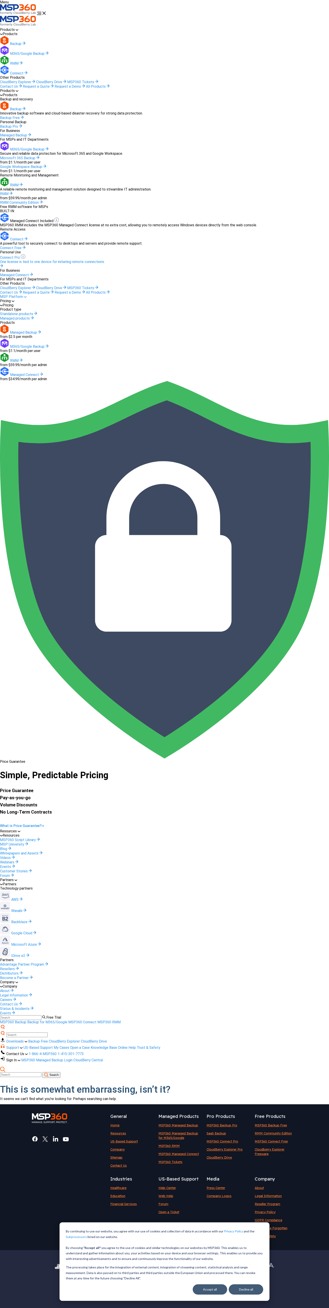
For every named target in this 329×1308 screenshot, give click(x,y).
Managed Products (178, 1116)
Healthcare (118, 1188)
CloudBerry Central (88, 1060)
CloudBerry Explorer (16, 82)
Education (117, 1196)
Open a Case (80, 1047)
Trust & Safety (148, 1047)
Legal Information (268, 1196)
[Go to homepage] (18, 14)
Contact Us (9, 86)
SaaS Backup (216, 1133)
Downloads (15, 1041)
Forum (163, 1204)
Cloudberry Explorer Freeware (269, 1151)
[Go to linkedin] (55, 1139)
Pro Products (221, 1116)
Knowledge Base (104, 1047)
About (259, 1188)
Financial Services (123, 1204)
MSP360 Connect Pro (222, 1141)
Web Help (165, 1196)
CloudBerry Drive (49, 82)
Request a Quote (37, 86)
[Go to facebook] (35, 1139)
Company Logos (219, 1196)
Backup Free (38, 1041)
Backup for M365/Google (47, 1022)
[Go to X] (45, 1139)
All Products (96, 86)
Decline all (246, 1289)
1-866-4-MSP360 (43, 1054)
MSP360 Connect (82, 1022)
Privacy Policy (233, 1231)
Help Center (167, 1188)
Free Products (270, 1116)
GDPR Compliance (268, 1220)
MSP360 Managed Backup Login (47, 1060)
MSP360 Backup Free (271, 1125)
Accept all (210, 1289)
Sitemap (116, 1157)
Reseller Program (267, 1204)
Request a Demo (68, 86)
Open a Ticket (168, 1212)
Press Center (216, 1188)
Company (117, 1149)
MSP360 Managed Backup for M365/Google (178, 1135)
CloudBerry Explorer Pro (225, 1149)
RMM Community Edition (273, 1133)
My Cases (61, 1047)
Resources (118, 1133)
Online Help (127, 1047)
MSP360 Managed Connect (178, 1154)
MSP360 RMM (109, 1022)
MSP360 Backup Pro (222, 1125)
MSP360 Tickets (81, 82)
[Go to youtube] (65, 1139)
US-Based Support (38, 1047)
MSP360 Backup (13, 1022)
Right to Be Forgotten (271, 1228)
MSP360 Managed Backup (178, 1125)
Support (13, 1047)
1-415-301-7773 (71, 1054)
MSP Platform (12, 297)
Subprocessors (76, 1237)
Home (115, 1125)
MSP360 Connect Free (271, 1141)
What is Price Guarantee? (21, 826)
